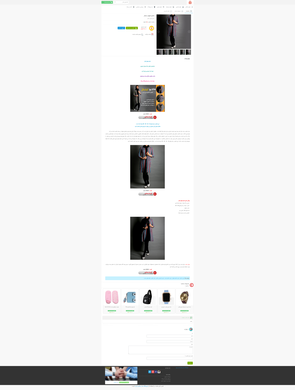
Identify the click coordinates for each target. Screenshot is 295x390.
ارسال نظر (190, 363)
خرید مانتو (182, 278)
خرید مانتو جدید (168, 278)
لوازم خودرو (159, 7)
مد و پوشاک (150, 7)
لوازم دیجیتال (168, 7)
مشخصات (187, 11)
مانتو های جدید (147, 278)
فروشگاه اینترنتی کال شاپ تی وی (182, 367)
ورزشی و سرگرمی (139, 7)
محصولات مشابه (178, 11)
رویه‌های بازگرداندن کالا (166, 378)
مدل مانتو (153, 278)
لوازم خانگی (188, 7)
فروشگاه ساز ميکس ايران (141, 386)
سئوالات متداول (167, 376)
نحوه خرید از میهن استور (166, 380)
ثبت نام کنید (116, 382)
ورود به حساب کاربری (124, 382)
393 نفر (120, 28)
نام (192, 333)
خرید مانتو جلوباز (175, 278)
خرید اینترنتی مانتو (160, 278)
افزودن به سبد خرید (130, 28)
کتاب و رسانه (129, 7)
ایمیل (192, 338)
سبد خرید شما (107, 2)
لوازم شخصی (178, 7)
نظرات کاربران (166, 11)
